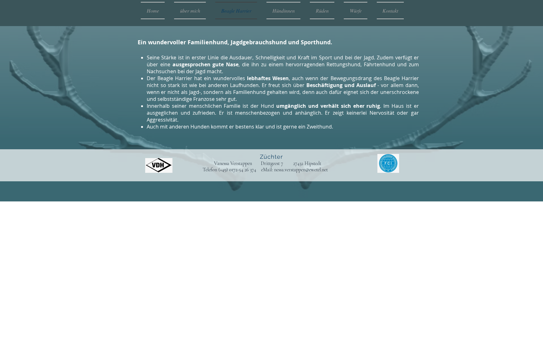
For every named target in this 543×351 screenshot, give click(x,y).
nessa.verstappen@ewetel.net (301, 170)
